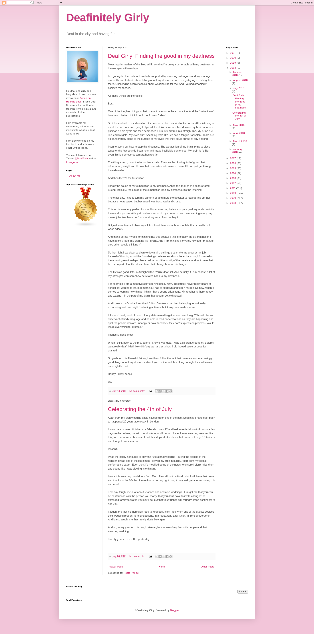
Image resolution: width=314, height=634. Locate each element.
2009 (233, 197)
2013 (233, 178)
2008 (233, 203)
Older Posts (207, 566)
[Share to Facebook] (167, 391)
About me (74, 175)
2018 (233, 67)
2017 (233, 158)
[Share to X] (164, 391)
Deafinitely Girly (107, 17)
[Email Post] (150, 391)
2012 (233, 183)
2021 (233, 52)
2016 (233, 163)
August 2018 (240, 80)
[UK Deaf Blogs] (85, 225)
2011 (233, 188)
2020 (233, 57)
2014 (233, 173)
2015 (233, 168)
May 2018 (239, 125)
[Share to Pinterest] (170, 391)
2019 (233, 62)
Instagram (72, 162)
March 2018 (240, 141)
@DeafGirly (81, 158)
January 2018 (237, 151)
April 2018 (239, 133)
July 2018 (238, 88)
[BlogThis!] (160, 391)
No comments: (137, 391)
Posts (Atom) (131, 572)
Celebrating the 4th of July (140, 409)
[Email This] (157, 391)
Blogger (174, 610)
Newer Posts (116, 566)
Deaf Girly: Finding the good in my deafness (161, 56)
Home (162, 566)
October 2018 (237, 74)
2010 (233, 193)
